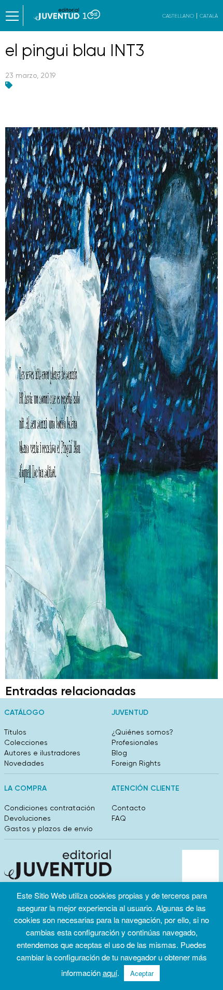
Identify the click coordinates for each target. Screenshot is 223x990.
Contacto (129, 808)
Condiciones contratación (49, 808)
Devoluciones (27, 818)
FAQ (119, 818)
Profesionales (135, 742)
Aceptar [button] (142, 973)
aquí (110, 972)
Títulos (15, 732)
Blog (119, 753)
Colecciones (26, 742)
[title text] (67, 14)
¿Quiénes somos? (142, 732)
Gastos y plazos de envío (48, 828)
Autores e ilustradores (42, 753)
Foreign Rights (136, 763)
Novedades (24, 763)
